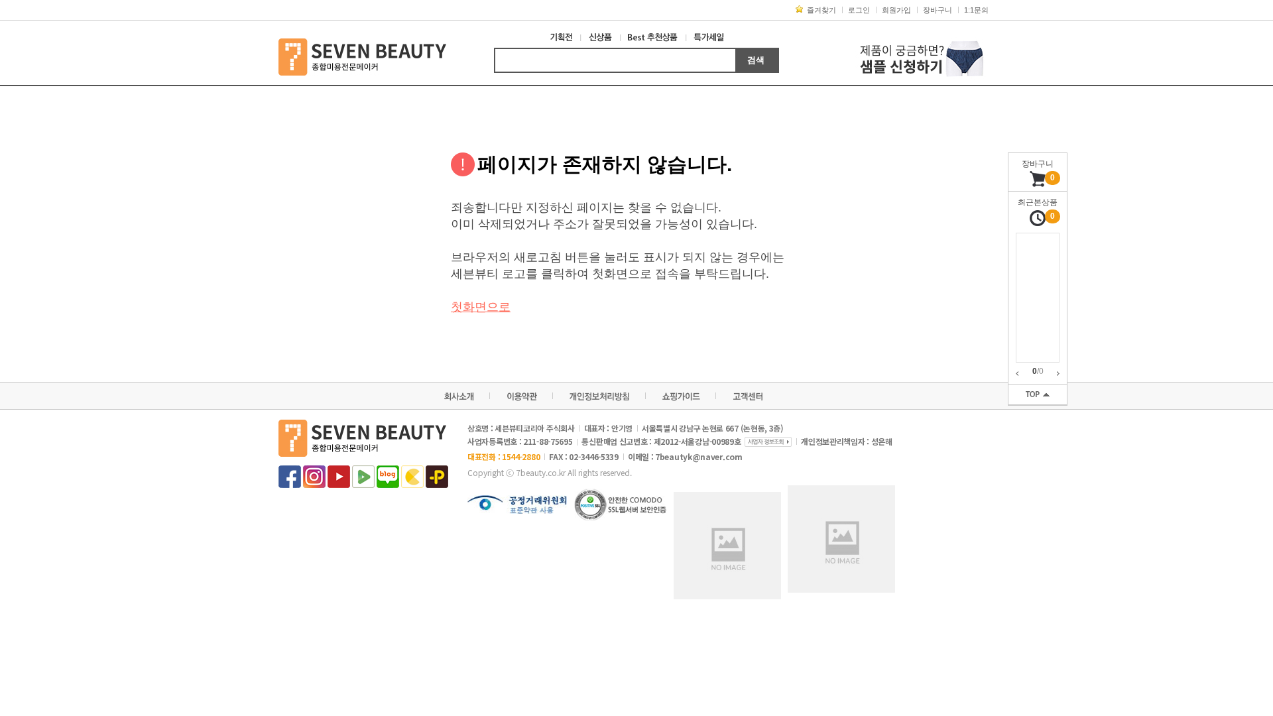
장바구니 (937, 10)
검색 (755, 60)
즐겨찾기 (821, 10)
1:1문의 (976, 10)
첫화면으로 (481, 307)
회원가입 (896, 10)
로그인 (859, 10)
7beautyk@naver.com (699, 456)
